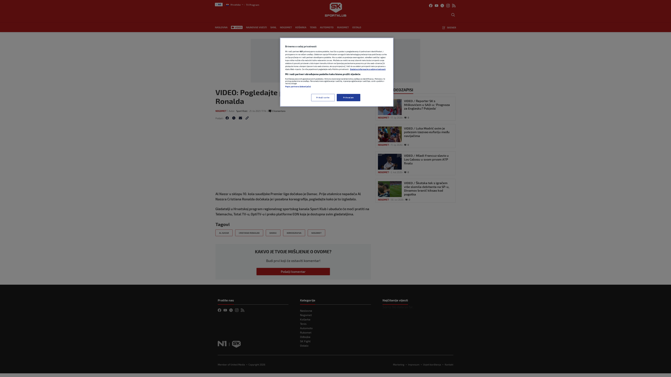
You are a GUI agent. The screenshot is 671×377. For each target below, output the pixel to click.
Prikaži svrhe (322, 97)
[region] (337, 72)
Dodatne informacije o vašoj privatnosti (368, 69)
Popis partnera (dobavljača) (298, 86)
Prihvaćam (348, 97)
